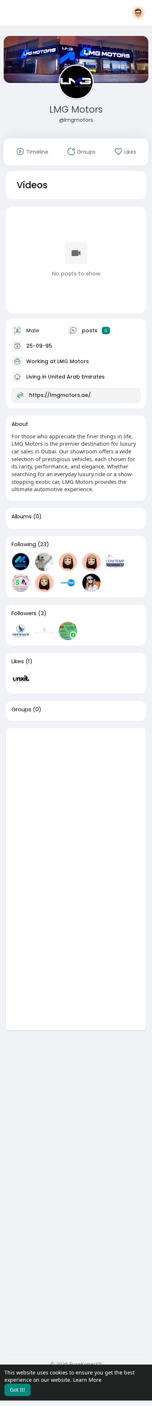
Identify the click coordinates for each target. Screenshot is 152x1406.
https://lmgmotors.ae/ (60, 394)
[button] (138, 13)
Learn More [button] (87, 1379)
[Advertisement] (76, 803)
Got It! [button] (17, 1389)
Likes (17, 661)
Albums (21, 516)
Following (23, 544)
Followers (24, 613)
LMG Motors (76, 109)
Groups (21, 709)
